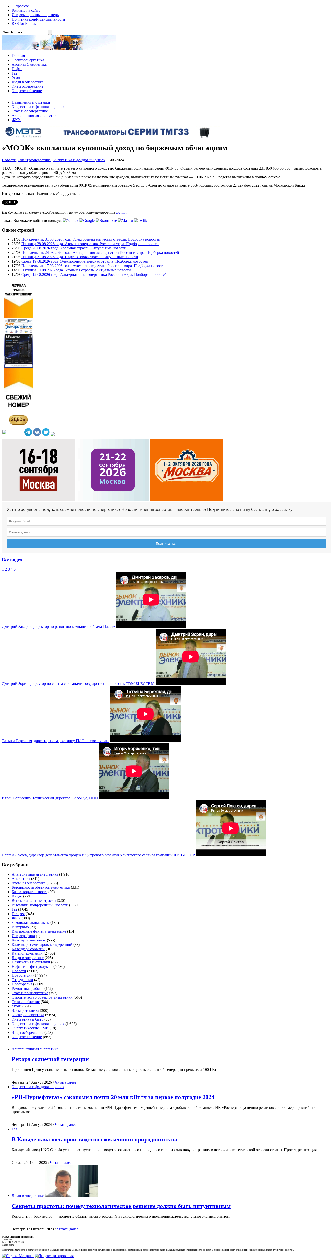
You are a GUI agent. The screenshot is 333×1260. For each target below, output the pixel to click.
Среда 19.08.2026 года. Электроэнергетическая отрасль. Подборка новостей (84, 261)
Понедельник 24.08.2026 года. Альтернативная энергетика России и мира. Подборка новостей (100, 252)
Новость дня (22, 975)
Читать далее (65, 1082)
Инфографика (23, 936)
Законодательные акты (30, 922)
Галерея (18, 914)
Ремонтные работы (27, 988)
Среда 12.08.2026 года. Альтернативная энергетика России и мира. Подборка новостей (94, 274)
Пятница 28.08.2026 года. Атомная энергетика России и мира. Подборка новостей (90, 244)
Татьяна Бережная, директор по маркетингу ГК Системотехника (55, 741)
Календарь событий (28, 949)
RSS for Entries (24, 23)
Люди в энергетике (28, 82)
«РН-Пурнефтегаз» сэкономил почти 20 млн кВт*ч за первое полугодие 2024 (113, 1097)
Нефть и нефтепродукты (32, 966)
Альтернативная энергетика (35, 115)
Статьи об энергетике (30, 111)
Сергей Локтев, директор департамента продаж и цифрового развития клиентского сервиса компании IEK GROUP (98, 855)
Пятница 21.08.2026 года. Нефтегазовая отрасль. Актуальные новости (79, 257)
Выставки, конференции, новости (40, 905)
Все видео (12, 559)
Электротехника (25, 1010)
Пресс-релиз (22, 984)
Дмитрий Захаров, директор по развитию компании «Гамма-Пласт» (58, 626)
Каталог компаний (27, 953)
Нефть (17, 69)
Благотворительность (29, 892)
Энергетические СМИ (30, 1028)
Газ (14, 73)
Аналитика (21, 878)
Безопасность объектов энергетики (41, 887)
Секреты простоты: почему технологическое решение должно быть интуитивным (121, 1206)
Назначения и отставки (31, 102)
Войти (121, 212)
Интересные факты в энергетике (39, 931)
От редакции (22, 980)
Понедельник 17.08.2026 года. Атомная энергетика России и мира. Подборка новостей (93, 266)
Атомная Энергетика (29, 64)
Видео (17, 896)
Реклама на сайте (26, 10)
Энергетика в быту (27, 1019)
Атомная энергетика (29, 883)
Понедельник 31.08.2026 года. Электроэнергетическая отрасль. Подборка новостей (90, 239)
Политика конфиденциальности (38, 19)
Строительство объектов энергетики (42, 997)
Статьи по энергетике (30, 993)
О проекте (20, 6)
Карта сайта (8, 1244)
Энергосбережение (27, 86)
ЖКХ (16, 120)
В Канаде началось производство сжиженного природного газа (94, 1139)
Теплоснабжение (26, 1002)
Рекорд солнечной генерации (50, 1059)
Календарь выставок (29, 940)
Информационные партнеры (35, 15)
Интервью (20, 927)
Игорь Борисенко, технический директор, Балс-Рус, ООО (50, 798)
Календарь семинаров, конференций (42, 944)
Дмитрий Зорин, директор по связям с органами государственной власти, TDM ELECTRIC (78, 684)
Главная (18, 55)
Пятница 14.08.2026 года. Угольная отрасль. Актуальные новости (76, 270)
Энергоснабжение (27, 91)
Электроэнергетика (28, 60)
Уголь (16, 77)
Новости (9, 160)
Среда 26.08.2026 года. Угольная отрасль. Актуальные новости (73, 248)
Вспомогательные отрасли (34, 900)
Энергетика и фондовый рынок (38, 107)
